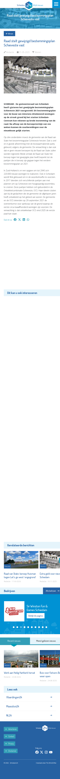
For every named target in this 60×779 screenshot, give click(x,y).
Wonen (10, 33)
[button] (13, 627)
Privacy (11, 743)
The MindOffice (51, 763)
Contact (11, 736)
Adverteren (12, 729)
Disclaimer (12, 751)
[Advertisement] (30, 257)
